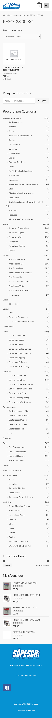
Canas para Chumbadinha (20, 353)
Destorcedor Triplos (18, 428)
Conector (13, 149)
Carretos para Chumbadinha (21, 388)
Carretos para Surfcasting (20, 402)
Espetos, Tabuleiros (17, 162)
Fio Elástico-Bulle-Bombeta (20, 171)
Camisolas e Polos (17, 515)
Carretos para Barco (17, 375)
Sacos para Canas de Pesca (21, 497)
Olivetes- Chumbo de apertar (21, 193)
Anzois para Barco (17, 263)
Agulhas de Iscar (16, 122)
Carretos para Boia (17, 380)
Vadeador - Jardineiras (18, 541)
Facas (11, 166)
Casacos (12, 519)
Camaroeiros (8, 326)
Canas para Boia (16, 344)
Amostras (7, 224)
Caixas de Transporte (18, 317)
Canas (5, 331)
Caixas (6, 309)
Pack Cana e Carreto (12, 470)
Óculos (12, 532)
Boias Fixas (13, 303)
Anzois (6, 255)
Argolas (12, 131)
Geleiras (6, 465)
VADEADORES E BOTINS (20, 546)
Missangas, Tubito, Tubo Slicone (23, 184)
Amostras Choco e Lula (19, 228)
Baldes (12, 140)
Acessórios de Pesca (12, 118)
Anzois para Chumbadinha (20, 272)
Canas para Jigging (17, 357)
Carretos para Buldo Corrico (21, 384)
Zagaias (12, 250)
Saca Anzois (14, 197)
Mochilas (13, 484)
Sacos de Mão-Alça (17, 488)
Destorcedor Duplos (18, 420)
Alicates (12, 126)
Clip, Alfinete (14, 144)
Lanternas (13, 180)
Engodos (7, 438)
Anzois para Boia (16, 268)
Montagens (14, 295)
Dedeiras (12, 158)
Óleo (11, 188)
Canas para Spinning (18, 362)
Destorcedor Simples (18, 424)
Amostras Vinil (15, 237)
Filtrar (7, 565)
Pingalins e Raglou (17, 246)
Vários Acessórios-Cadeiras (21, 219)
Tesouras (13, 215)
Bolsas (12, 479)
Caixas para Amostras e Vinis (21, 321)
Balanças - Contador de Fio (20, 135)
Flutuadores (14, 175)
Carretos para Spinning (19, 397)
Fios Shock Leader (17, 460)
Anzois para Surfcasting (19, 281)
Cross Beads (14, 153)
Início (5, 15)
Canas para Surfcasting (19, 366)
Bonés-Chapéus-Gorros (19, 506)
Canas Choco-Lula (17, 335)
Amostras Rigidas (16, 232)
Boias (5, 299)
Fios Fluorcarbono (17, 447)
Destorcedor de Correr (19, 415)
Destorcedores (9, 407)
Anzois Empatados (17, 259)
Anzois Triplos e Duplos (19, 290)
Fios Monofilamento (17, 451)
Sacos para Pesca (10, 475)
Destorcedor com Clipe (19, 411)
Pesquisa (42, 100)
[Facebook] (7, 687)
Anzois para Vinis (16, 286)
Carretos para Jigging (18, 393)
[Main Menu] (46, 5)
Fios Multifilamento (17, 456)
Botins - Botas (15, 510)
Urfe (10, 433)
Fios (4, 443)
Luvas (11, 528)
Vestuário (7, 502)
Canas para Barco (16, 340)
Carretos (7, 371)
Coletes (12, 523)
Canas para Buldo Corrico (20, 349)
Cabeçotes (13, 241)
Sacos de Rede (15, 492)
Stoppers (13, 210)
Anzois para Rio (15, 277)
